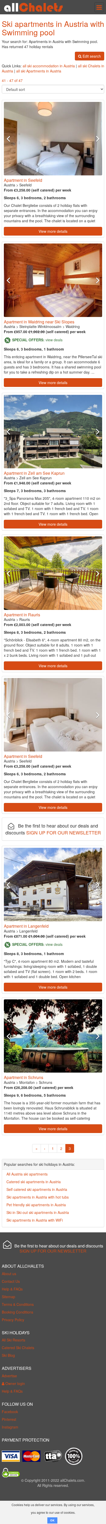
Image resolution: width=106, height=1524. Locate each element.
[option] (53, 138)
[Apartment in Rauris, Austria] (53, 573)
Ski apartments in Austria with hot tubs (37, 1197)
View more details (53, 231)
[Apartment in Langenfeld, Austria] (53, 884)
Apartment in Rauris (22, 615)
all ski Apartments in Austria (38, 70)
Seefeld (25, 184)
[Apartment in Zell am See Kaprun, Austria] (53, 431)
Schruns (45, 1082)
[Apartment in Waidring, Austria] (53, 280)
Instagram (10, 1427)
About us (9, 1273)
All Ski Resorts (13, 1339)
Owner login (14, 1383)
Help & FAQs (12, 1289)
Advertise (9, 1375)
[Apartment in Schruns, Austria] (53, 1036)
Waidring (73, 326)
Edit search (91, 56)
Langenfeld (28, 931)
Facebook (10, 1411)
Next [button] (94, 138)
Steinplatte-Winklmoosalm (40, 326)
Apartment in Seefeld (23, 180)
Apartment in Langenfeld (26, 926)
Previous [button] (11, 138)
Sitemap (8, 1296)
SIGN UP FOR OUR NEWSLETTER (63, 832)
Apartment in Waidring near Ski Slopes (39, 322)
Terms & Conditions (18, 1304)
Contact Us (11, 1281)
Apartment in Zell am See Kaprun (34, 473)
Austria (9, 184)
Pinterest (9, 1419)
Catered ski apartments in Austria (33, 1181)
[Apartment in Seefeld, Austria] (53, 138)
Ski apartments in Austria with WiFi (34, 1220)
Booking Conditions (17, 1312)
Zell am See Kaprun (35, 477)
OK (52, 1520)
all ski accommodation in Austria (49, 65)
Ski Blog (8, 1355)
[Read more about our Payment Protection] (12, 1454)
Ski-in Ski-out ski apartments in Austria (37, 1212)
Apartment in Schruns (23, 1077)
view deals (54, 339)
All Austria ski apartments (27, 1174)
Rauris (24, 619)
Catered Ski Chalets (18, 1347)
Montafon (27, 1082)
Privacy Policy (13, 1319)
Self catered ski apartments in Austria (36, 1189)
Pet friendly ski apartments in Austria (36, 1204)
